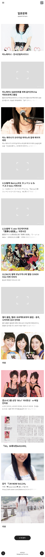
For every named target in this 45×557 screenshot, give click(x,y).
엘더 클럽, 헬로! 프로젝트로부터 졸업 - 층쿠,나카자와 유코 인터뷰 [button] (22, 307)
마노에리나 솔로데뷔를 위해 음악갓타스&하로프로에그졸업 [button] (22, 82)
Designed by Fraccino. (22, 554)
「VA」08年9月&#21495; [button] (22, 432)
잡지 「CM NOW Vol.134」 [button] (22, 472)
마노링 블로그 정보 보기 (41, 2)
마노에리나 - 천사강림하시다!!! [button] (22, 40)
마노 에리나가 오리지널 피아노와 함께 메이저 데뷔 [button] (22, 128)
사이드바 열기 (3, 2)
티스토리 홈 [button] (3, 553)
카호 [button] (22, 349)
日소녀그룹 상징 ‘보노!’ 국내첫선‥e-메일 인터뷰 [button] (22, 391)
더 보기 (23, 538)
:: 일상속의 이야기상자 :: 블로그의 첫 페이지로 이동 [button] (22, 2)
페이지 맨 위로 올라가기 (41, 553)
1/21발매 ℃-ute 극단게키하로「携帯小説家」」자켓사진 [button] (22, 219)
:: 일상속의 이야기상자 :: (22, 16)
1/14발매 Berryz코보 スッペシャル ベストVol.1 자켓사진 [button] (22, 173)
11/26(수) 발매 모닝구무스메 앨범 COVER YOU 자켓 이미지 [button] (22, 263)
